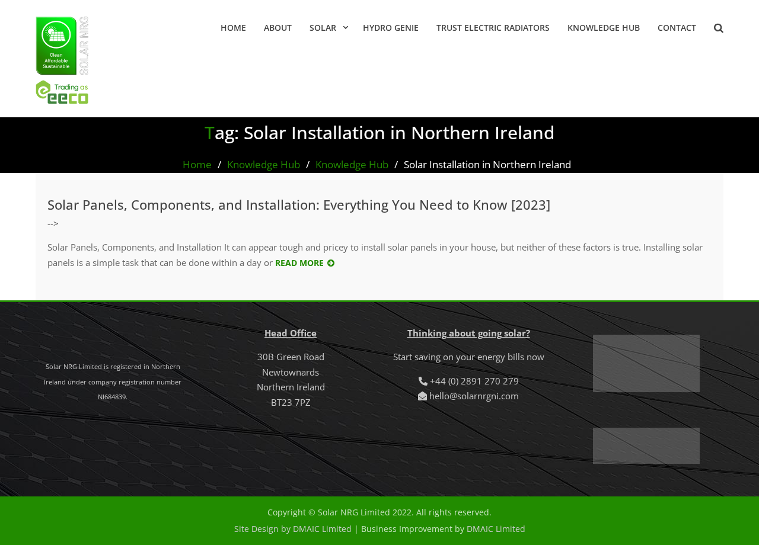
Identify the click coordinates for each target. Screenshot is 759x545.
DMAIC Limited (496, 528)
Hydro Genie (391, 27)
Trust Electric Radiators (493, 27)
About (278, 27)
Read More (299, 262)
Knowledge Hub (603, 27)
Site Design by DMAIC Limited (293, 528)
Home (233, 27)
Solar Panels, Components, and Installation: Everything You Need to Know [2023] (298, 204)
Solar (323, 27)
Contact (677, 27)
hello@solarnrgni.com (474, 396)
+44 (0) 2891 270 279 (474, 381)
